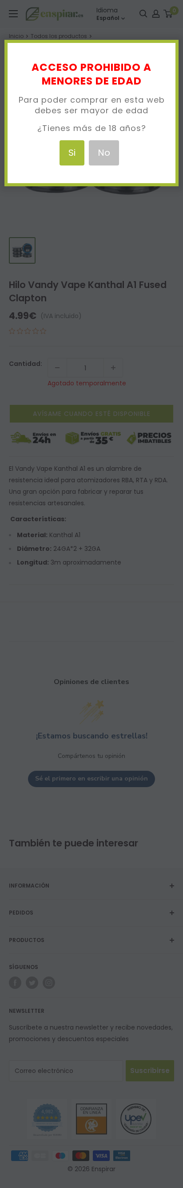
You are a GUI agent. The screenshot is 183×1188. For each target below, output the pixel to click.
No (104, 152)
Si (72, 152)
